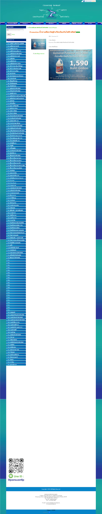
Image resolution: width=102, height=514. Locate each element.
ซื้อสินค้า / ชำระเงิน (77, 23)
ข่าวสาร (90, 23)
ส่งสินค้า (64, 23)
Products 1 (25, 23)
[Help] (13, 34)
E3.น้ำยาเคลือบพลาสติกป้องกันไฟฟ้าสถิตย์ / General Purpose (42, 27)
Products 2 (38, 23)
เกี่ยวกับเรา (51, 23)
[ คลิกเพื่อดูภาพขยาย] (38, 53)
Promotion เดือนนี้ (12, 23)
